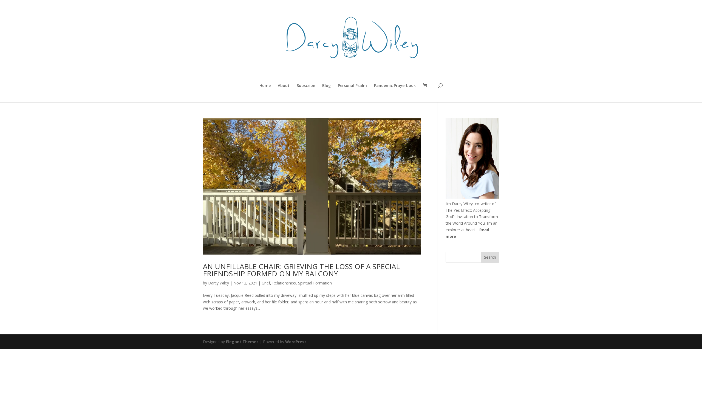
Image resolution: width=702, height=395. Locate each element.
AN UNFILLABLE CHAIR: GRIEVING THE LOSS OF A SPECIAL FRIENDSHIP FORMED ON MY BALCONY (301, 269)
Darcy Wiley (218, 283)
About (284, 86)
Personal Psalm (352, 86)
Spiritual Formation (315, 283)
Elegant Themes (242, 341)
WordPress (296, 341)
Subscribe (306, 86)
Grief (266, 283)
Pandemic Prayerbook (395, 86)
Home (265, 86)
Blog (326, 86)
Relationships (284, 283)
